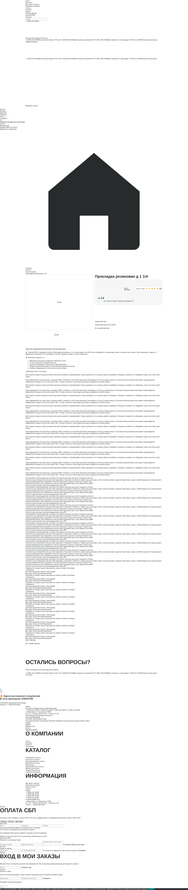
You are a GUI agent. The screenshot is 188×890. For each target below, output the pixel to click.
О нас (28, 741)
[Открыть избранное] (94, 67)
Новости (29, 744)
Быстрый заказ (19, 122)
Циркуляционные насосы (35, 766)
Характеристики (39, 349)
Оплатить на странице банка (10, 840)
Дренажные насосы (33, 763)
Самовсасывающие (33, 772)
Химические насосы (33, 770)
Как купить (49, 349)
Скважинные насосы (33, 757)
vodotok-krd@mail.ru (33, 799)
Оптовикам (30, 746)
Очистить (3, 113)
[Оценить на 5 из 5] (157, 289)
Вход (27, 106)
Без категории (31, 272)
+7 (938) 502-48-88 (67, 40)
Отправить (82, 850)
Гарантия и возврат (33, 785)
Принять (151, 889)
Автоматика (30, 765)
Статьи (28, 789)
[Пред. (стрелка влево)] (1, 887)
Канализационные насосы (35, 761)
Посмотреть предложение (9, 703)
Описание (29, 349)
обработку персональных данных (23, 829)
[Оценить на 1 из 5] (147, 289)
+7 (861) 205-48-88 (101, 40)
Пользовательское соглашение (37, 721)
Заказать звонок (31, 42)
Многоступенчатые (32, 768)
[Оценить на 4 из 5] (155, 289)
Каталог (28, 270)
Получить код (26, 867)
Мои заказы (34, 106)
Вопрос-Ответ (31, 787)
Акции (28, 790)
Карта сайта (85, 721)
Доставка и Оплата (32, 783)
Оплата (56, 349)
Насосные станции (32, 759)
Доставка (62, 349)
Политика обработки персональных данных (64, 721)
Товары (3, 821)
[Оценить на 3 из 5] (152, 289)
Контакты (29, 675)
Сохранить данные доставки (74, 844)
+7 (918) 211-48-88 (135, 40)
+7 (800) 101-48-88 (32, 40)
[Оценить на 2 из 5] (149, 289)
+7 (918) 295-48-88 (13, 705)
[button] (94, 82)
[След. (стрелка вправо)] (3, 887)
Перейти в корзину (7, 122)
